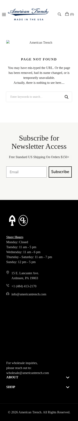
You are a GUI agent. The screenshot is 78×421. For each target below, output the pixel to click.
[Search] (60, 14)
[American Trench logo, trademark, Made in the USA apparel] (28, 14)
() (72, 14)
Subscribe (60, 172)
